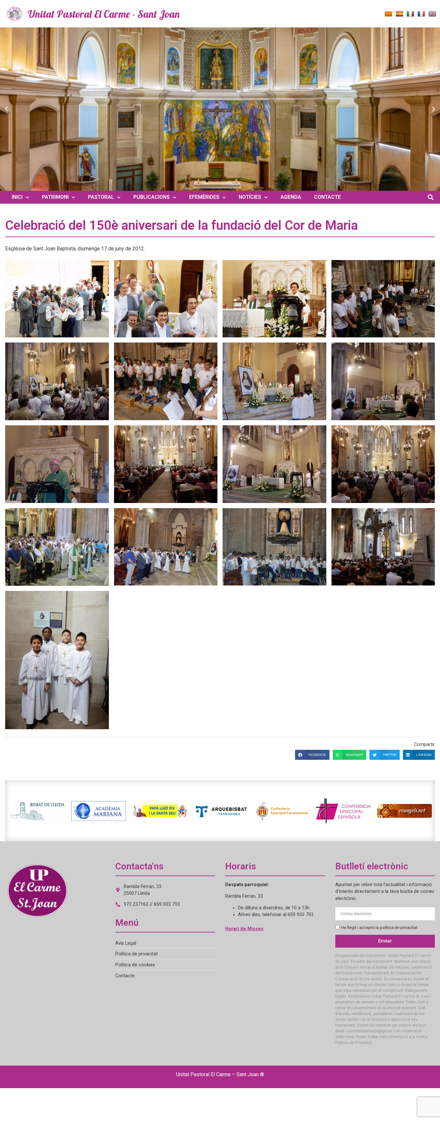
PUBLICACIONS (151, 197)
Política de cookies (135, 965)
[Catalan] (388, 14)
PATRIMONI (55, 197)
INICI (17, 197)
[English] (432, 14)
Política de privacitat (136, 954)
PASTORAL (101, 197)
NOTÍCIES (250, 197)
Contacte (125, 976)
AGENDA (291, 197)
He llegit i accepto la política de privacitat (379, 927)
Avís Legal (125, 943)
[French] (421, 14)
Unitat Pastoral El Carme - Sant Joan (104, 13)
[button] (6, 109)
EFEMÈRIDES (204, 197)
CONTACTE (327, 197)
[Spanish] (399, 14)
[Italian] (410, 14)
